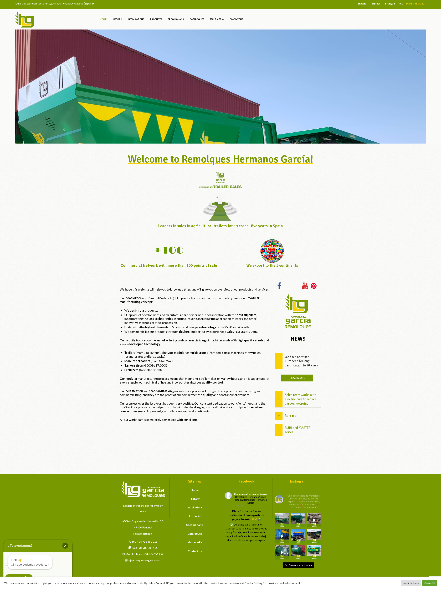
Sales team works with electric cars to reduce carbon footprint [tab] (301, 399)
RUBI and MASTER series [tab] (298, 430)
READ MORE (297, 378)
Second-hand (194, 524)
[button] (65, 546)
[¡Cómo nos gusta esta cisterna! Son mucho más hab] (298, 552)
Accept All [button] (429, 583)
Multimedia (194, 542)
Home (195, 490)
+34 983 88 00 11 (414, 3)
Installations (195, 507)
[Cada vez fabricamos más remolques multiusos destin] (282, 520)
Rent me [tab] (290, 416)
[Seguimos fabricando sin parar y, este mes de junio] (282, 552)
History (195, 498)
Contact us (195, 551)
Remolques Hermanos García (250, 493)
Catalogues (194, 533)
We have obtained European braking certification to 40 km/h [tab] (301, 361)
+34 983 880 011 (147, 541)
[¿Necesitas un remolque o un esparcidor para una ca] (298, 520)
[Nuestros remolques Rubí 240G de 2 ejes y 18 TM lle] (314, 520)
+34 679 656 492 (153, 554)
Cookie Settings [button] (411, 583)
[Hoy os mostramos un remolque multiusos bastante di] (314, 536)
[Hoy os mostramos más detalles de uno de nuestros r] (282, 536)
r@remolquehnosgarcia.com (144, 560)
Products (195, 516)
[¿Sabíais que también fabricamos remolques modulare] (298, 536)
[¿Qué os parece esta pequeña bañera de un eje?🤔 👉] (314, 552)
